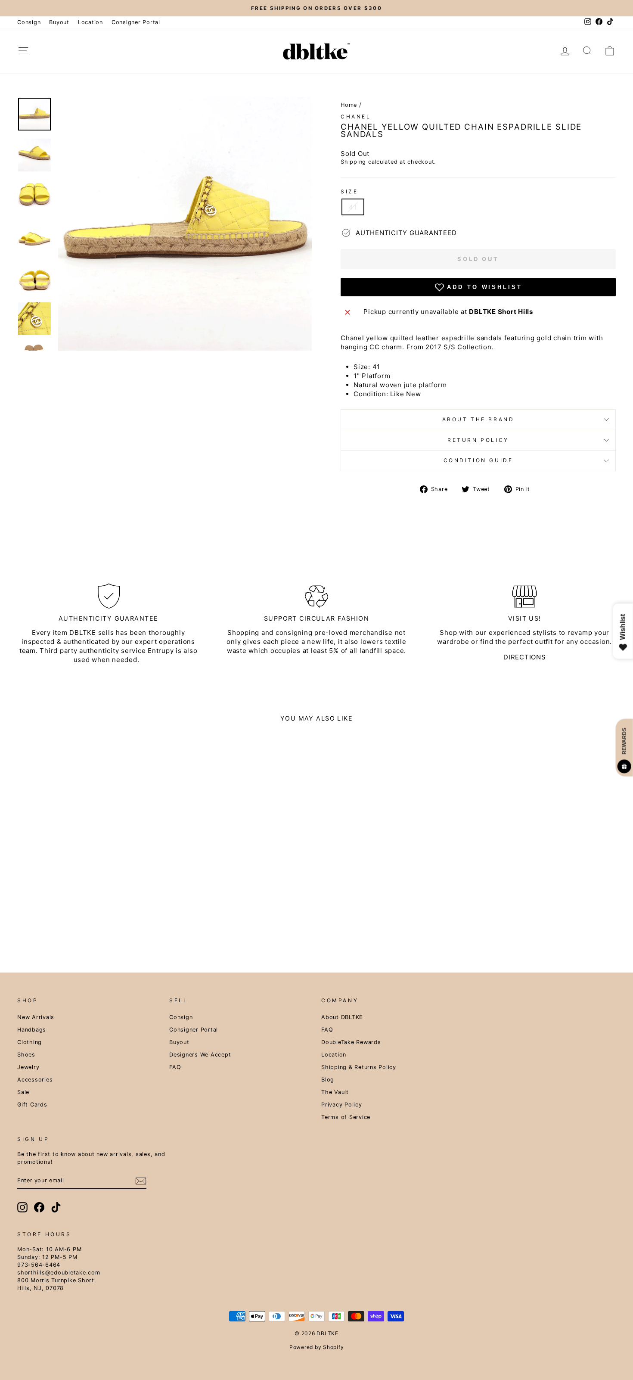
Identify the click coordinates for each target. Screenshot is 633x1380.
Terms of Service (345, 1117)
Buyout (59, 22)
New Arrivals (35, 1017)
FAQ (175, 1067)
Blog (327, 1079)
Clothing (29, 1042)
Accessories (35, 1079)
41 (353, 207)
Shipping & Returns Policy (358, 1067)
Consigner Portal (136, 22)
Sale (23, 1092)
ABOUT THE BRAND (478, 419)
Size (349, 191)
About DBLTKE (342, 1017)
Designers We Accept (200, 1054)
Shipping (353, 162)
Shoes (26, 1054)
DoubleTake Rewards (351, 1042)
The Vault (335, 1092)
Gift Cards (32, 1104)
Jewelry (28, 1067)
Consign (28, 22)
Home (349, 105)
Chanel (356, 116)
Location (90, 22)
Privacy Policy (341, 1104)
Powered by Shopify (316, 1347)
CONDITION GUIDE (478, 460)
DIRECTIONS (524, 657)
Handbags (31, 1029)
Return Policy (478, 440)
